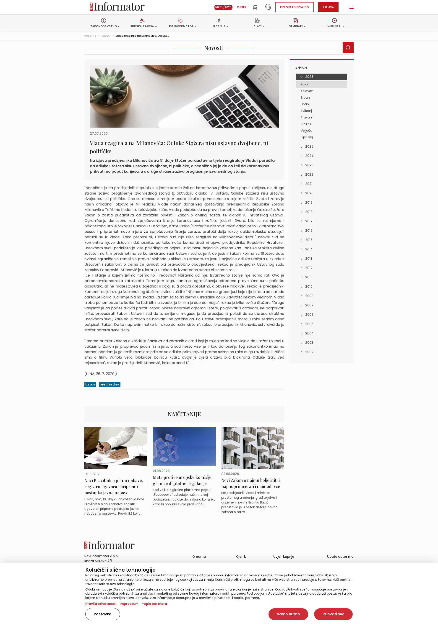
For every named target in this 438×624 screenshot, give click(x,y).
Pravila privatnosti (101, 603)
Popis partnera (154, 603)
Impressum (129, 603)
